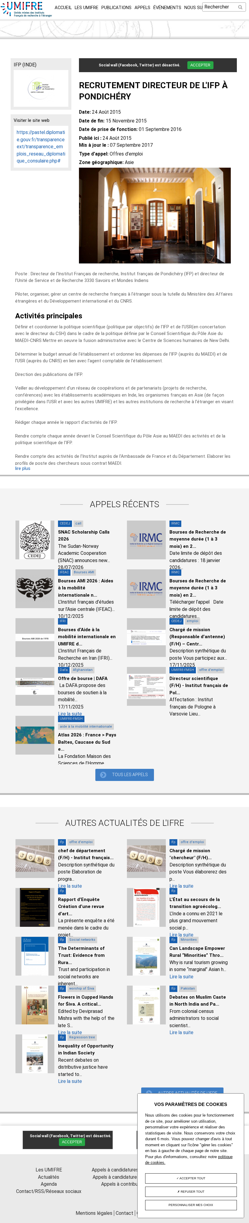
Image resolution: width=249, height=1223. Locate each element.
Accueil (63, 7)
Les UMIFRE (86, 7)
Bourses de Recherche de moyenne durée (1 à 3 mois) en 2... (197, 539)
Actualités (48, 1177)
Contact (124, 1213)
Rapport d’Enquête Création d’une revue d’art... (81, 906)
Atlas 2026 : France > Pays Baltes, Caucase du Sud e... (87, 742)
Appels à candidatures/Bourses (125, 1170)
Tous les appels (130, 774)
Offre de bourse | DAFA (82, 678)
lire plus (22, 468)
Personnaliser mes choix (191, 1205)
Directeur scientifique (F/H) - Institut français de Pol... (198, 685)
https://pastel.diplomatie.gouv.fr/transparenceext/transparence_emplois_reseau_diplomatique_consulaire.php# (41, 146)
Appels (142, 7)
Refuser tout (192, 1191)
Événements (167, 7)
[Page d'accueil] (26, 15)
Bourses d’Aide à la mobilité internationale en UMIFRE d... (87, 637)
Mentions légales (94, 1213)
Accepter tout (192, 1178)
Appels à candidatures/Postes (125, 1177)
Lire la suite (70, 714)
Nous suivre (198, 7)
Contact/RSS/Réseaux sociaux (48, 1191)
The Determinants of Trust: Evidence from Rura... (81, 955)
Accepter (200, 65)
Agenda (49, 1184)
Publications (116, 7)
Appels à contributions (124, 1184)
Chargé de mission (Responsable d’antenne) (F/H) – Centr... (197, 637)
